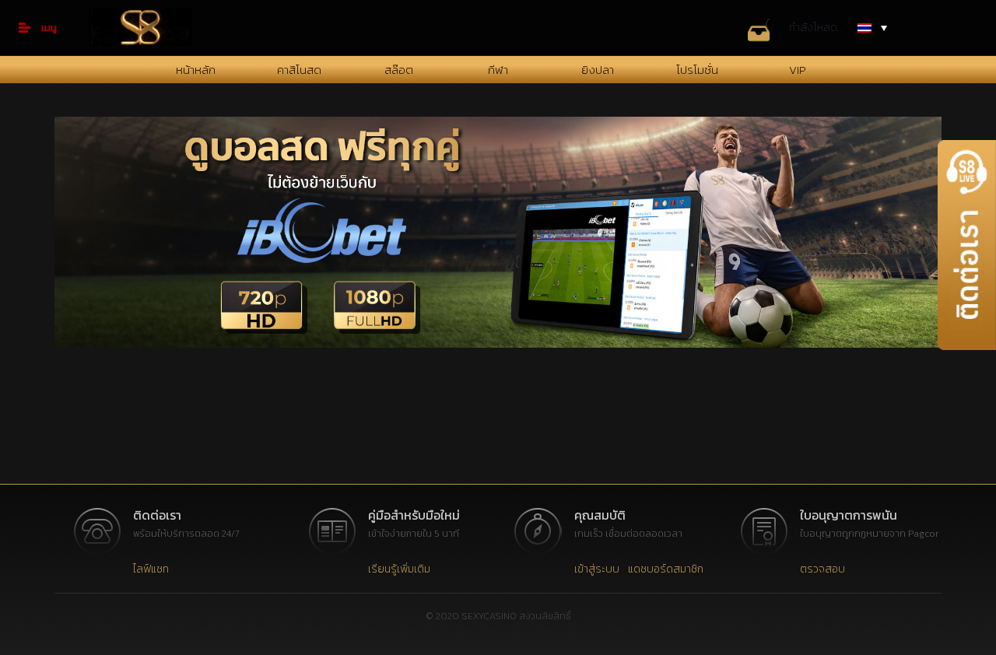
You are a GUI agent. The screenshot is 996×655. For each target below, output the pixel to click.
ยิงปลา (597, 70)
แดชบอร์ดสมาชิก (665, 569)
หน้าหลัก (196, 70)
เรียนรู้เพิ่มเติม (399, 569)
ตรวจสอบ (822, 569)
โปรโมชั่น (697, 70)
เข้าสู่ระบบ (596, 569)
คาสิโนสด (299, 70)
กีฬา (498, 70)
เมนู (49, 27)
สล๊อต (398, 70)
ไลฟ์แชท (151, 569)
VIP (797, 70)
